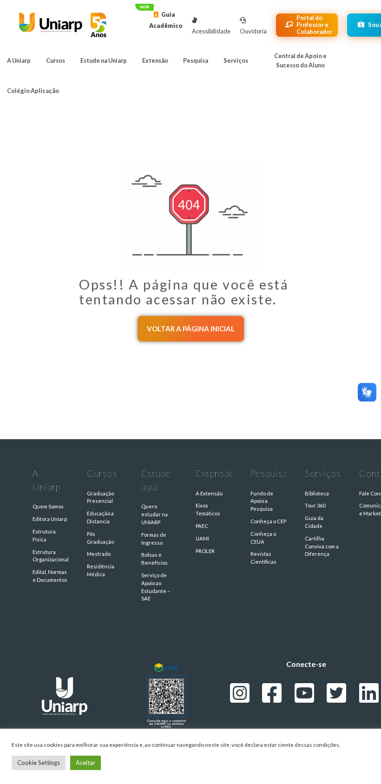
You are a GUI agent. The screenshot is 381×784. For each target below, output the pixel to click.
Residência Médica (100, 570)
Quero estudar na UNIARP (154, 514)
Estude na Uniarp (103, 60)
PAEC (202, 526)
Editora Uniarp (50, 519)
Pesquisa (195, 60)
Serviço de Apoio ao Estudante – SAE (155, 586)
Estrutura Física (44, 535)
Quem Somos (48, 506)
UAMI (202, 538)
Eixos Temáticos (208, 509)
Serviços (235, 60)
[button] (191, 329)
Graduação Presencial (100, 497)
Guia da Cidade (314, 522)
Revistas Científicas (263, 558)
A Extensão (209, 493)
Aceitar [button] (85, 762)
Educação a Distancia (100, 517)
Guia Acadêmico (166, 20)
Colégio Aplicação (33, 90)
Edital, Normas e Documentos (50, 576)
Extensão (155, 60)
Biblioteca (317, 493)
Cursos (55, 60)
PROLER (205, 551)
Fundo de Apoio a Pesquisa (261, 501)
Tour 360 (315, 505)
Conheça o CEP (268, 521)
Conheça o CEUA (263, 538)
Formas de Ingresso (153, 539)
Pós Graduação (100, 538)
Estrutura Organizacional (50, 556)
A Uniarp (19, 60)
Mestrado (99, 554)
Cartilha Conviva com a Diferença (322, 546)
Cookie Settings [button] (38, 762)
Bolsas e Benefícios (154, 559)
